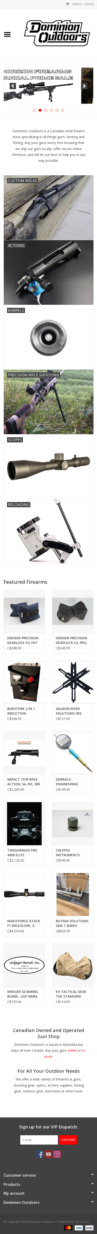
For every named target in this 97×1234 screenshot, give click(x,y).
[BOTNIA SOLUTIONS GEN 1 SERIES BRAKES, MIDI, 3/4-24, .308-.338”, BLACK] (72, 894)
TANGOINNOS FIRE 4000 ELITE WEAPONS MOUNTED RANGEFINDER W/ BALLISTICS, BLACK (22, 852)
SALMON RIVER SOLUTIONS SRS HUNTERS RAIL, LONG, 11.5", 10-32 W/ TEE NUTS (71, 711)
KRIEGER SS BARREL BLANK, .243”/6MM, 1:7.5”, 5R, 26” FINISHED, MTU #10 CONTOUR (23, 994)
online (72, 1050)
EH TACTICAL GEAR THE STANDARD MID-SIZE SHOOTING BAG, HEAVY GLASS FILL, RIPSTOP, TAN (72, 994)
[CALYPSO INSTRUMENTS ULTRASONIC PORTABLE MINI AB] (72, 823)
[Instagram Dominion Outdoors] (57, 1154)
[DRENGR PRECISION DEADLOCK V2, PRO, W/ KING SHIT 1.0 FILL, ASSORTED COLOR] (72, 611)
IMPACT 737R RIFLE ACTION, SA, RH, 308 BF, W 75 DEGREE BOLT (23, 781)
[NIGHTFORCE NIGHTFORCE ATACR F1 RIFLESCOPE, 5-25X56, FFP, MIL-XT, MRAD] (24, 894)
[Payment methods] (67, 1228)
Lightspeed (81, 1222)
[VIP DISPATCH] (48, 86)
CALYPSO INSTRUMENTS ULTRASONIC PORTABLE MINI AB (71, 852)
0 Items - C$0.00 (82, 4)
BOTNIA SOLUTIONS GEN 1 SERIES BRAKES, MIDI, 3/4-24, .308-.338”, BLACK (72, 923)
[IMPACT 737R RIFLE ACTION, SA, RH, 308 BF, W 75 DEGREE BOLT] (24, 752)
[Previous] (13, 86)
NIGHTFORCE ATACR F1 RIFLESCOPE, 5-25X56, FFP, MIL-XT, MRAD (23, 923)
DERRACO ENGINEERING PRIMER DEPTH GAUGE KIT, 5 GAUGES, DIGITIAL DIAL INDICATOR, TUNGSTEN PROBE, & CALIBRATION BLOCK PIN (71, 781)
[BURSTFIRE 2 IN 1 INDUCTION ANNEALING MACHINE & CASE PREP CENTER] (24, 682)
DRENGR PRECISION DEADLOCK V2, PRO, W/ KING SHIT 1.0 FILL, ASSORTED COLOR (71, 640)
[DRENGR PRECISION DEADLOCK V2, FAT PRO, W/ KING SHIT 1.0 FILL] (24, 611)
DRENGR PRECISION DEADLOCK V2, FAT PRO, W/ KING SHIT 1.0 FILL (23, 640)
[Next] (84, 86)
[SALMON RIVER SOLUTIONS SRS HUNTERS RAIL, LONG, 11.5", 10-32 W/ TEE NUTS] (72, 682)
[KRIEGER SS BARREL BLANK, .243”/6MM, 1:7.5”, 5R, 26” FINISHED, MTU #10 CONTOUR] (24, 965)
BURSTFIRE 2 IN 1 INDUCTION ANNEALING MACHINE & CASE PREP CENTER (21, 711)
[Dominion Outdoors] (57, 33)
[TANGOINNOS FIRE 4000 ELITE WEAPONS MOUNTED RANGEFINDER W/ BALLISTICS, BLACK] (24, 823)
